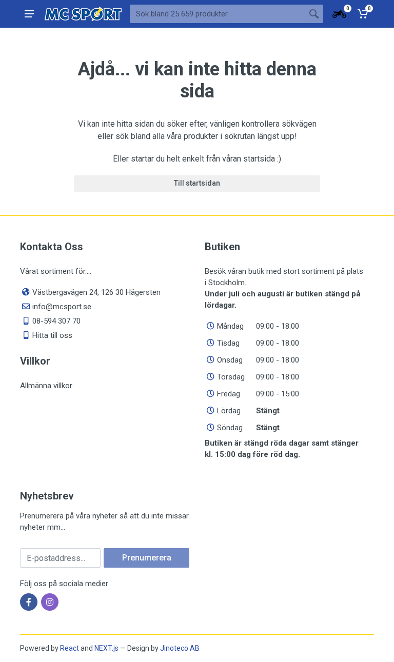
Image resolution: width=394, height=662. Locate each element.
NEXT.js (106, 648)
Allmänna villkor (46, 385)
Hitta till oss (52, 335)
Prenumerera (146, 558)
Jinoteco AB (180, 648)
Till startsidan (197, 183)
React (69, 648)
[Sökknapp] (314, 14)
